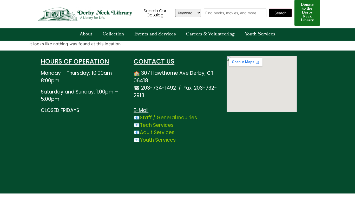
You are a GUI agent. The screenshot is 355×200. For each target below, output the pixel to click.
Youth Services (260, 34)
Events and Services (155, 34)
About (86, 34)
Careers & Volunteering (210, 34)
